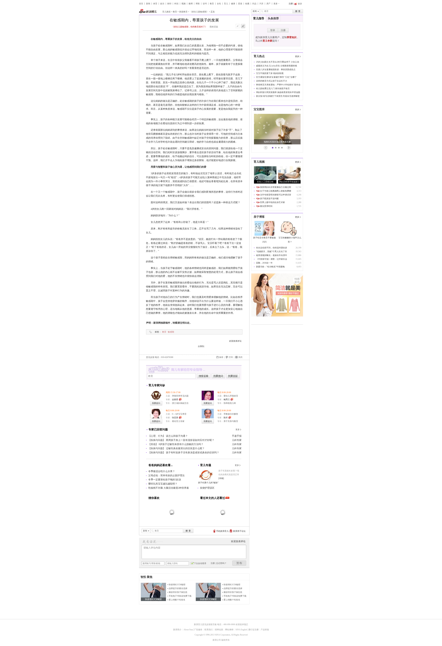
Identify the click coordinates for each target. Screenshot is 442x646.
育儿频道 (166, 12)
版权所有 (225, 640)
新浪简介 (177, 629)
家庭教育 (183, 12)
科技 (176, 3)
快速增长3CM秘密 (177, 584)
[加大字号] (243, 26)
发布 (239, 563)
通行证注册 (253, 629)
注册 (291, 3)
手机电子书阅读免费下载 (180, 596)
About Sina (188, 629)
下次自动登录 (200, 563)
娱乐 (162, 3)
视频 (183, 3)
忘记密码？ (221, 563)
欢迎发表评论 (235, 341)
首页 (141, 3)
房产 (268, 3)
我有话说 (214, 27)
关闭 (240, 357)
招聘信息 (219, 629)
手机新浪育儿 (222, 531)
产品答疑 (265, 629)
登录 (272, 30)
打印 (231, 357)
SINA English (241, 629)
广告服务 (198, 629)
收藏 (247, 3)
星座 (240, 3)
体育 (155, 3)
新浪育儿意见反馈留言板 (205, 624)
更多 (275, 3)
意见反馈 (150, 357)
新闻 (148, 3)
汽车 (261, 3)
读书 (205, 3)
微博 (191, 3)
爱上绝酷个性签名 (177, 600)
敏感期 (171, 332)
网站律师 (229, 629)
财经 (169, 3)
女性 (219, 3)
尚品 (254, 3)
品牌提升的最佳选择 (178, 588)
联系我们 (208, 629)
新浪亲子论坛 (239, 531)
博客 (198, 3)
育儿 (226, 3)
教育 (212, 3)
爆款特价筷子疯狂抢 (178, 592)
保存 (221, 357)
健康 (233, 3)
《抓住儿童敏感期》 (199, 12)
